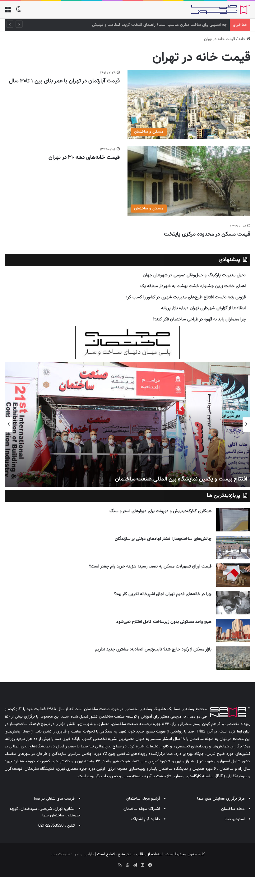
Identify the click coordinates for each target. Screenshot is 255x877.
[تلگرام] (135, 865)
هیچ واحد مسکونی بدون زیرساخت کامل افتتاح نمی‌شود (163, 621)
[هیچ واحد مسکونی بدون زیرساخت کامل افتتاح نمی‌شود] (233, 630)
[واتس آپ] (127, 865)
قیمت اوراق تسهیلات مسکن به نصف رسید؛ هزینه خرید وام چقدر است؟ (150, 566)
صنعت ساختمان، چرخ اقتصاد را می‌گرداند (201, 479)
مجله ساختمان (233, 809)
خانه (243, 39)
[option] (127, 424)
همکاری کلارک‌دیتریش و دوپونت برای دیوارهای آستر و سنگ (160, 511)
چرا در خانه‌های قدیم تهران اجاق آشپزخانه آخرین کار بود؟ (162, 594)
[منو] (8, 12)
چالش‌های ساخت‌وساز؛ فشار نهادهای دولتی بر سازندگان (163, 538)
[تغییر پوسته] (19, 12)
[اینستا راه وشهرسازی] (105, 863)
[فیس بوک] (150, 865)
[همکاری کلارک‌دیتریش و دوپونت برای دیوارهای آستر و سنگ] (233, 519)
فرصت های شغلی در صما (54, 799)
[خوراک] (120, 865)
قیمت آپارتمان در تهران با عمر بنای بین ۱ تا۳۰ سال (63, 81)
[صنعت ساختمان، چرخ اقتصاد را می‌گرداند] (127, 424)
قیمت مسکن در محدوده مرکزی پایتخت (207, 234)
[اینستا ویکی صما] (112, 863)
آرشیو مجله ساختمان (143, 799)
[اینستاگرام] (142, 865)
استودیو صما (235, 819)
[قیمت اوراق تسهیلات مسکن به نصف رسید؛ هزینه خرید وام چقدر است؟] (233, 575)
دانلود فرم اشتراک (145, 819)
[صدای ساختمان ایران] (220, 9)
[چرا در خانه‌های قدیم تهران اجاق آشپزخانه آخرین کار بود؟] (233, 602)
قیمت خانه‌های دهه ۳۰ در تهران (84, 157)
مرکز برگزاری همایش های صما (221, 799)
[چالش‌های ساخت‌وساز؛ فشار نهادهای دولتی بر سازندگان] (233, 547)
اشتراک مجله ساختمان (141, 809)
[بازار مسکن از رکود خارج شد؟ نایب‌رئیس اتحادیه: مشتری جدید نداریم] (233, 658)
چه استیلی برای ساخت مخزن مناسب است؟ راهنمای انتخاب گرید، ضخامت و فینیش (159, 25)
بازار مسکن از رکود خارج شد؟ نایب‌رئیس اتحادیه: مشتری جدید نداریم (153, 649)
